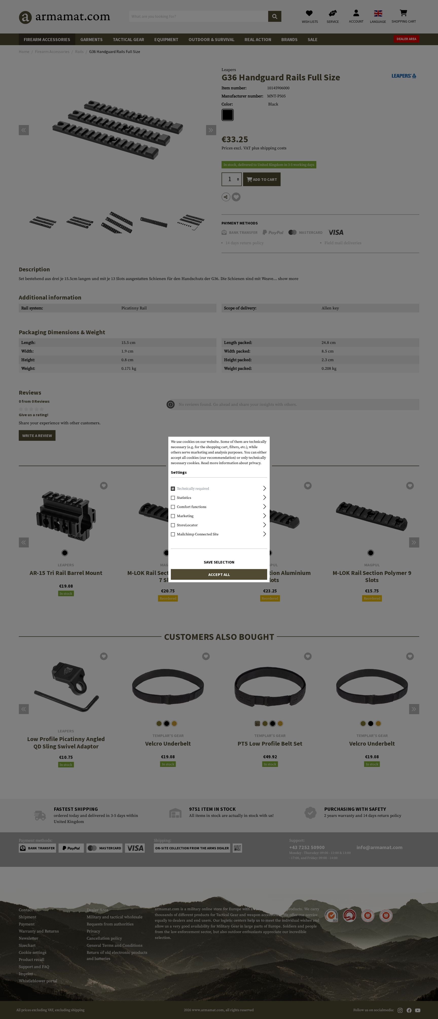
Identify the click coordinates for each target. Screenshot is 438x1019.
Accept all (219, 574)
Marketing (185, 516)
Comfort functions (191, 507)
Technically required (193, 488)
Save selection (219, 562)
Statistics (184, 498)
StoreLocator (187, 525)
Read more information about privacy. (231, 463)
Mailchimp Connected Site (197, 534)
